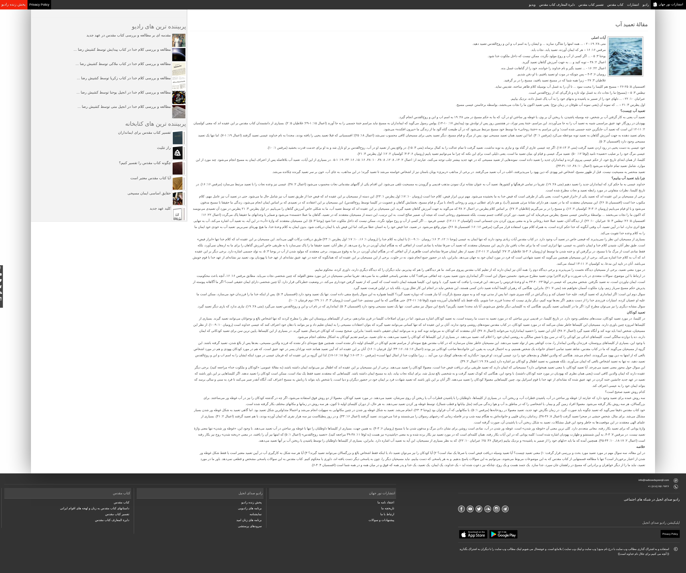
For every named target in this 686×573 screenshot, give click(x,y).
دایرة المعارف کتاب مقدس (557, 4)
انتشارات (633, 4)
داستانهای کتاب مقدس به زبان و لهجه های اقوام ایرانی (94, 508)
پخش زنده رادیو (251, 502)
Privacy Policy (39, 4)
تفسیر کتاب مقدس (591, 4)
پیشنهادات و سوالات (381, 520)
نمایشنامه (256, 514)
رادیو (646, 4)
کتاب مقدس (615, 4)
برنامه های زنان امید (249, 520)
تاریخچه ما (387, 508)
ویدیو (532, 4)
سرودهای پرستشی (250, 526)
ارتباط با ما (387, 514)
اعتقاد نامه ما (385, 502)
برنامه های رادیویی (250, 508)
